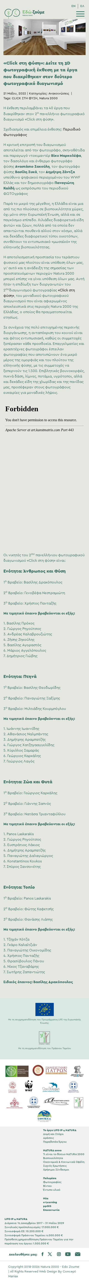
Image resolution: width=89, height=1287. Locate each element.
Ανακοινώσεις (58, 93)
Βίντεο (47, 1186)
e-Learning (50, 1202)
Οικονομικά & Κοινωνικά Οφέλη (63, 1162)
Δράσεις (48, 1138)
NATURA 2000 (52, 1150)
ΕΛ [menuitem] (82, 6)
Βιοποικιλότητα (53, 1158)
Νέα (45, 1198)
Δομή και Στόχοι (53, 1134)
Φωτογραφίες (52, 1182)
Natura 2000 (48, 98)
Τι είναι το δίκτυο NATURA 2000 (63, 1154)
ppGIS (47, 1206)
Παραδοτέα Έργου (55, 1141)
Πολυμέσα (49, 1178)
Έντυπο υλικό (51, 1189)
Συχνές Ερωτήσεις (55, 1165)
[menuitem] (73, 6)
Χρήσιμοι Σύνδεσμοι (56, 1169)
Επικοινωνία (51, 1210)
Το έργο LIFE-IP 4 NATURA (59, 1130)
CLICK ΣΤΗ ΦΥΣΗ (24, 98)
